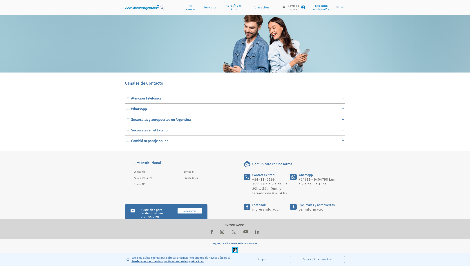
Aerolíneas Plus (234, 7)
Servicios (210, 7)
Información (260, 7)
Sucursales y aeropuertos (317, 205)
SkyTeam (189, 171)
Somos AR (139, 184)
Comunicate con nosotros (272, 164)
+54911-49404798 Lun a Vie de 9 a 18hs (317, 181)
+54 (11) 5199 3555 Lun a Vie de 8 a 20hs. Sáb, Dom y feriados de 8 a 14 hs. (270, 186)
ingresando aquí (266, 209)
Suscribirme (189, 211)
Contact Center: (263, 175)
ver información (312, 209)
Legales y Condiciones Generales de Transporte (235, 243)
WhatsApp (306, 175)
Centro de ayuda (293, 7)
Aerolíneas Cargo (143, 178)
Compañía (139, 171)
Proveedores (191, 178)
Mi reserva (190, 7)
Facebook (259, 205)
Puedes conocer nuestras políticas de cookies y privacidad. (167, 261)
